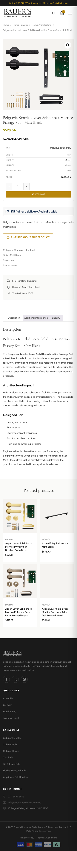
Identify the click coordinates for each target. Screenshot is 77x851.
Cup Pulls (8, 757)
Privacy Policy (27, 837)
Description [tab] (14, 317)
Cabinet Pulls (10, 744)
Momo (13, 264)
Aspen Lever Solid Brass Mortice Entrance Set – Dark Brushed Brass (18, 612)
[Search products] (54, 13)
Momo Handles (20, 24)
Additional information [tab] (36, 317)
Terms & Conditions (47, 837)
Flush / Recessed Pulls (15, 770)
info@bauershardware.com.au (24, 802)
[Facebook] (6, 679)
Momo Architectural (42, 24)
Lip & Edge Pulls (12, 763)
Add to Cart (39, 194)
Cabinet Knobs (11, 750)
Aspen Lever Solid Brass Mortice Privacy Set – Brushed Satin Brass (18, 546)
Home (6, 24)
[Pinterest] (24, 679)
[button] (67, 45)
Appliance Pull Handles (15, 776)
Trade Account (11, 717)
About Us (8, 698)
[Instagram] (15, 679)
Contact (7, 704)
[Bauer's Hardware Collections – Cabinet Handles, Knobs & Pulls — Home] (17, 13)
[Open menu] (70, 13)
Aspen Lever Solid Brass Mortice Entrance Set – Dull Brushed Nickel (55, 612)
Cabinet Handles (12, 737)
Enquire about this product (30, 237)
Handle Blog (9, 711)
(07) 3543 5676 (16, 796)
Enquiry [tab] (56, 317)
